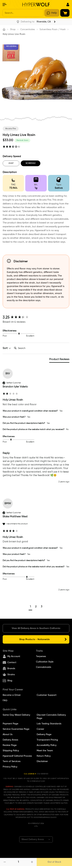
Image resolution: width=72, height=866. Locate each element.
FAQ (5, 700)
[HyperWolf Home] (36, 4)
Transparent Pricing (47, 740)
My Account (13, 656)
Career (40, 729)
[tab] (59, 360)
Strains (11, 674)
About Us (7, 734)
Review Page (10, 745)
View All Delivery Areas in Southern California (36, 628)
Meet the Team (45, 750)
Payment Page (10, 724)
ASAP (11, 163)
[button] (30, 607)
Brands (11, 668)
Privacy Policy (10, 767)
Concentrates (27, 29)
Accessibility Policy (46, 745)
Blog (9, 680)
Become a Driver (12, 695)
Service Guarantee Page (16, 729)
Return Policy (44, 756)
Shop (13, 29)
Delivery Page (44, 734)
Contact (11, 662)
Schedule (30, 163)
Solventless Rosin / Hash (53, 29)
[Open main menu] (5, 5)
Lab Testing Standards (49, 724)
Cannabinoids (43, 667)
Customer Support (46, 695)
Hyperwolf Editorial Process (17, 756)
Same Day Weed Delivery (16, 715)
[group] (36, 317)
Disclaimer (42, 761)
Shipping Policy (11, 750)
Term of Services (11, 761)
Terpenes (41, 656)
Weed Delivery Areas (32, 839)
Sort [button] (5, 348)
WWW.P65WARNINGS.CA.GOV (45, 817)
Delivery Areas (10, 740)
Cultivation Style (44, 662)
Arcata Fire (10, 129)
